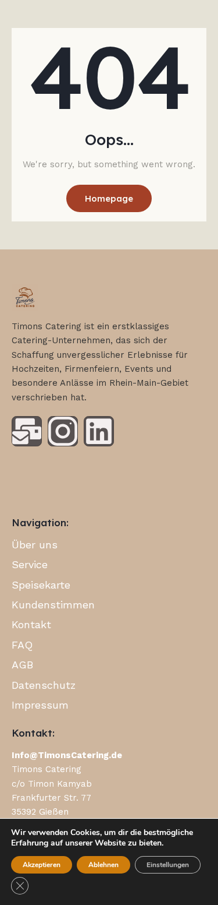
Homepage (109, 198)
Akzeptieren (41, 864)
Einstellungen (167, 864)
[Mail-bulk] (27, 431)
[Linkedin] (99, 431)
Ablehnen (103, 864)
